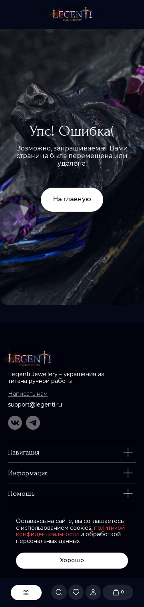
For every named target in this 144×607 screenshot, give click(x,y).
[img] (72, 14)
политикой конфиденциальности (70, 531)
